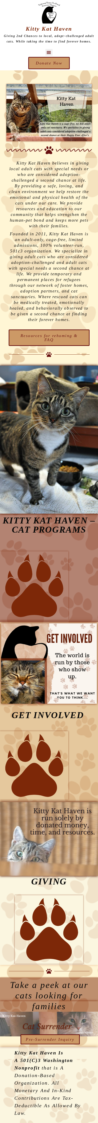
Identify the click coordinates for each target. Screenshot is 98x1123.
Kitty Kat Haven (49, 29)
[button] (49, 52)
